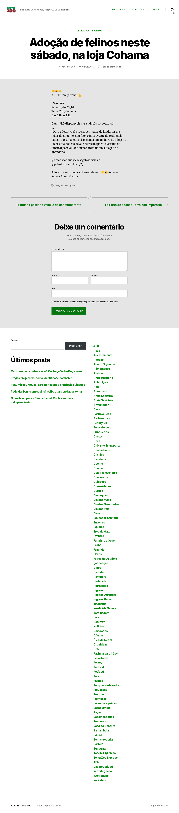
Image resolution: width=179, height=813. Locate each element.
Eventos (97, 31)
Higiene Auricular (104, 594)
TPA (96, 762)
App (96, 386)
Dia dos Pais (101, 509)
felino (66, 185)
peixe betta (100, 658)
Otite (96, 649)
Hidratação (100, 585)
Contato (156, 9)
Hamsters (99, 576)
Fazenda (98, 549)
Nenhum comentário (111, 66)
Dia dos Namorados (106, 504)
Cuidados (99, 481)
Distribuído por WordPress (48, 805)
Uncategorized (103, 766)
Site (53, 288)
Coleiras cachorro (105, 472)
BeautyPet (100, 423)
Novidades (100, 631)
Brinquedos (101, 432)
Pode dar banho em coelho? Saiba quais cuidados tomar (47, 391)
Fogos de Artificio (105, 558)
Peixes (97, 662)
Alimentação (101, 368)
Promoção (100, 698)
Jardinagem (101, 613)
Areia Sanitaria (103, 396)
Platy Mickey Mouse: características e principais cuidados (48, 384)
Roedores (99, 721)
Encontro (99, 522)
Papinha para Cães (105, 653)
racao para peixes (105, 703)
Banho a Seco (102, 414)
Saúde (97, 735)
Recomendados (103, 717)
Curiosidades (102, 486)
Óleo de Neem (102, 640)
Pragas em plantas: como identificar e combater (41, 378)
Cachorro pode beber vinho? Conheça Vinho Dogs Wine (46, 371)
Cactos (98, 436)
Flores (97, 554)
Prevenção (100, 689)
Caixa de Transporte (106, 445)
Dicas (97, 513)
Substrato (100, 748)
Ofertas (98, 635)
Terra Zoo (70, 66)
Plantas (98, 680)
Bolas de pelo (102, 427)
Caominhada (101, 450)
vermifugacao (102, 771)
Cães (96, 441)
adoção (59, 185)
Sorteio (98, 744)
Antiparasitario (103, 377)
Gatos (97, 567)
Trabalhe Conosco (138, 9)
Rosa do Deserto (104, 726)
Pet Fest (98, 667)
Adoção (98, 359)
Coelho (98, 463)
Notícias (98, 626)
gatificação (100, 563)
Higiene (98, 590)
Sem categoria (103, 739)
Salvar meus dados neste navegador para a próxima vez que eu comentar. (86, 302)
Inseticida (99, 604)
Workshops (101, 775)
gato (72, 185)
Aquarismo (100, 391)
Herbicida (99, 581)
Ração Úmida (101, 707)
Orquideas (100, 644)
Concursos (100, 477)
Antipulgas (100, 382)
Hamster (99, 572)
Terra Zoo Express (105, 757)
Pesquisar (15, 340)
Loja (96, 617)
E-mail (94, 275)
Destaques (83, 31)
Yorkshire (99, 780)
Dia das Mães (102, 499)
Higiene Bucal (102, 599)
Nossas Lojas (119, 9)
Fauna (97, 545)
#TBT (97, 346)
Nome (55, 275)
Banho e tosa (101, 418)
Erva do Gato (101, 531)
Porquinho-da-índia (106, 685)
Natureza (99, 622)
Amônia (98, 373)
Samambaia (101, 730)
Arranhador (101, 405)
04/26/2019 (88, 66)
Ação (96, 350)
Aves (96, 409)
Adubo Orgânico (104, 364)
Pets (96, 676)
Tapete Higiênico (104, 753)
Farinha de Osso (104, 540)
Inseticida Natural (104, 608)
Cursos (98, 490)
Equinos (98, 527)
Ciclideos (99, 459)
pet (77, 185)
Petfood (98, 671)
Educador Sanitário (106, 518)
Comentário (57, 249)
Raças (97, 712)
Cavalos (98, 454)
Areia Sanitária (103, 400)
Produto (98, 694)
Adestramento (102, 355)
